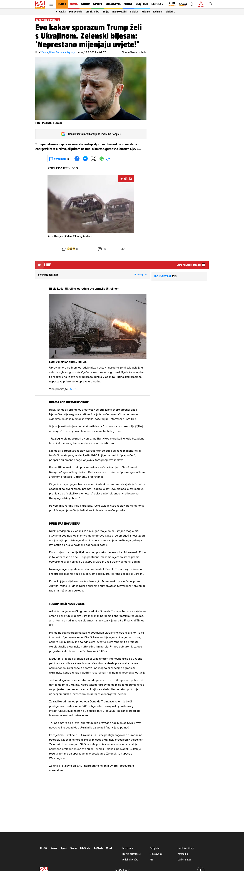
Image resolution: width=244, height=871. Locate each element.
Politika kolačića (130, 859)
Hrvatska (61, 11)
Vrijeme (145, 11)
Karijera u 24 (184, 859)
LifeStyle (85, 848)
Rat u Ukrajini (119, 11)
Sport (64, 848)
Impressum (128, 848)
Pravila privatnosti (131, 853)
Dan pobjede (75, 11)
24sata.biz (183, 853)
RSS (151, 859)
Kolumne (157, 11)
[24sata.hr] (40, 4)
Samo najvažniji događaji (189, 264)
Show (73, 848)
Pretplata (155, 848)
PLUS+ (43, 848)
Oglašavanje (156, 853)
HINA (52, 52)
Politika (134, 11)
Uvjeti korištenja (186, 848)
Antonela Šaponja (66, 52)
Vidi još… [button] (170, 11)
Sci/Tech (98, 848)
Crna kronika (92, 11)
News (54, 848)
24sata (44, 52)
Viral (109, 848)
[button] (191, 4)
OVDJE (73, 389)
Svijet (106, 11)
